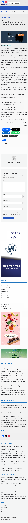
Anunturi (3, 285)
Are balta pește (5, 17)
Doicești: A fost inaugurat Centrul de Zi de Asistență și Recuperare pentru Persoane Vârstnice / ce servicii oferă (11, 369)
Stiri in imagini (4, 308)
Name (4, 194)
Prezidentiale (4, 304)
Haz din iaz (4, 298)
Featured (3, 291)
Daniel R (3, 405)
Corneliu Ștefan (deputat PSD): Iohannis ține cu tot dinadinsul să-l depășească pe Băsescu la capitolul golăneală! (13, 420)
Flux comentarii (5, 509)
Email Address (6, 200)
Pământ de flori (5, 302)
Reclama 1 (3, 306)
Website (5, 206)
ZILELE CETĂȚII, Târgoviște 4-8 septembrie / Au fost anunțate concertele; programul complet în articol (13, 386)
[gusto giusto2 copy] (10, 328)
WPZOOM (8, 519)
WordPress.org (5, 511)
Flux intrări (4, 507)
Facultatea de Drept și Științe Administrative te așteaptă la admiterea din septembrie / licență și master (13, 381)
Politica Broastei (14, 162)
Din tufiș (3, 289)
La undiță (3, 300)
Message (5, 181)
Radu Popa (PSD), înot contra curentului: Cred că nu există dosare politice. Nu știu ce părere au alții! (13, 407)
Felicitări (3, 293)
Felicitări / (3, 295)
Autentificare (4, 505)
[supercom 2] (14, 353)
